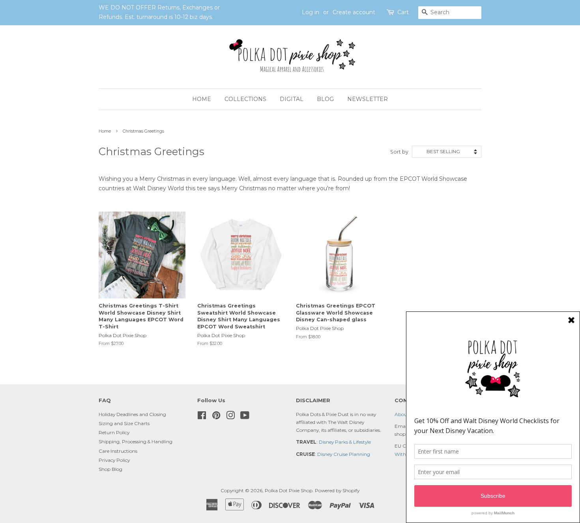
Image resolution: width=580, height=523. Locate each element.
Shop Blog (110, 469)
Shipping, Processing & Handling (135, 441)
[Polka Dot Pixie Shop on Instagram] (230, 417)
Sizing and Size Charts (124, 423)
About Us (405, 414)
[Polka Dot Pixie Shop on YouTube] (244, 417)
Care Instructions (118, 451)
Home (201, 99)
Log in (310, 12)
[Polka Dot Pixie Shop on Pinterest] (216, 417)
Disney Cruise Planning (343, 454)
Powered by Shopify (337, 490)
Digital (291, 99)
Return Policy (114, 432)
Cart (403, 12)
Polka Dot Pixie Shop (288, 490)
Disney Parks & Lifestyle (345, 442)
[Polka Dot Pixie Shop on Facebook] (201, 417)
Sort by (399, 152)
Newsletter (367, 99)
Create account (354, 12)
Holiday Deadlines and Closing (132, 414)
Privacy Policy (114, 460)
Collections (245, 99)
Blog (325, 99)
